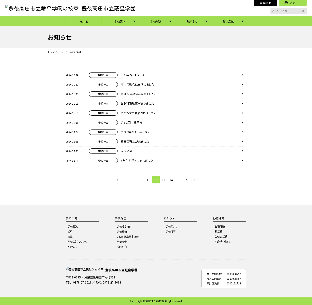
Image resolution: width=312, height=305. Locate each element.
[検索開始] (304, 11)
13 (163, 180)
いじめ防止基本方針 (128, 236)
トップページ (55, 52)
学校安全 (122, 241)
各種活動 (228, 21)
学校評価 (122, 231)
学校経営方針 (124, 226)
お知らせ (192, 21)
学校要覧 (73, 226)
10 (140, 180)
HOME (84, 21)
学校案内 (120, 21)
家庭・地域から (223, 241)
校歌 (70, 236)
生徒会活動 (221, 236)
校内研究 (122, 246)
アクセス (295, 3)
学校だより (171, 226)
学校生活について (77, 241)
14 (171, 180)
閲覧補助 (265, 3)
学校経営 (156, 21)
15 (186, 180)
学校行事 (171, 231)
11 (148, 180)
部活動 (218, 231)
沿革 (70, 231)
